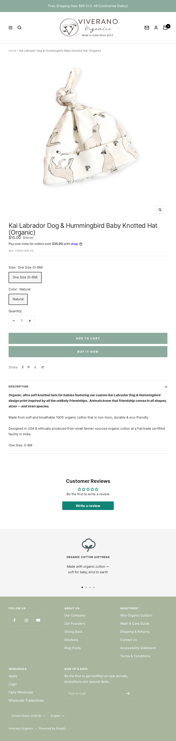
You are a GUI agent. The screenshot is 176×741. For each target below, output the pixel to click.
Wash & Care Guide (134, 623)
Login (13, 684)
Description (18, 386)
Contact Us (128, 640)
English (55, 715)
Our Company (74, 615)
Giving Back (73, 632)
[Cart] (165, 28)
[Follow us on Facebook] (14, 620)
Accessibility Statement (138, 648)
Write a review (88, 506)
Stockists (71, 640)
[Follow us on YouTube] (38, 620)
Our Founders (74, 623)
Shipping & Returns (135, 632)
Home (13, 50)
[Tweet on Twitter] (35, 367)
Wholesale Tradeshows (26, 700)
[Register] (128, 693)
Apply (13, 676)
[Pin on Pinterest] (28, 367)
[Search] (19, 28)
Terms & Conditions (135, 656)
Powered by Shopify (52, 728)
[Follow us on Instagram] (26, 620)
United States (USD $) (26, 715)
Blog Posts (72, 648)
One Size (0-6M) (25, 277)
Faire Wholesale (21, 692)
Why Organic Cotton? (136, 615)
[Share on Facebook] (23, 367)
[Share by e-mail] (42, 367)
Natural (18, 299)
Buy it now (88, 351)
